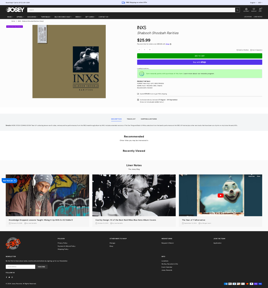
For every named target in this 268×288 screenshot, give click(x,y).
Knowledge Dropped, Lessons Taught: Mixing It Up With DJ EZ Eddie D (41, 220)
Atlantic (159, 86)
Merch (78, 17)
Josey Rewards (167, 270)
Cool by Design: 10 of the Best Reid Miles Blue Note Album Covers (125, 220)
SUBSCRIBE (41, 267)
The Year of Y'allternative (193, 220)
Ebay (111, 246)
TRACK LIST (131, 119)
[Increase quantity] (150, 50)
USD (259, 3)
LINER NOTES (258, 17)
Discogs (112, 243)
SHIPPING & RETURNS (149, 119)
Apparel (20, 17)
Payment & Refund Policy (66, 246)
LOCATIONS (248, 17)
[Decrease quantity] (139, 50)
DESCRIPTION (116, 119)
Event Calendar (167, 267)
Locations (165, 261)
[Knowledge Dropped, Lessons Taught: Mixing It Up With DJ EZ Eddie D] (47, 195)
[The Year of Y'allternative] (220, 195)
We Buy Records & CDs (170, 264)
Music (9, 17)
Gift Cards (89, 17)
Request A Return (168, 243)
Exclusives (32, 17)
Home (13, 21)
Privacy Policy (62, 243)
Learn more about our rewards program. (199, 74)
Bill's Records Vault (63, 17)
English (252, 3)
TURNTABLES (45, 17)
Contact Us (103, 17)
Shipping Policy (63, 249)
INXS (141, 27)
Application (217, 243)
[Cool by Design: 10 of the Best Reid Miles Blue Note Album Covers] (134, 195)
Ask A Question (257, 50)
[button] (264, 202)
